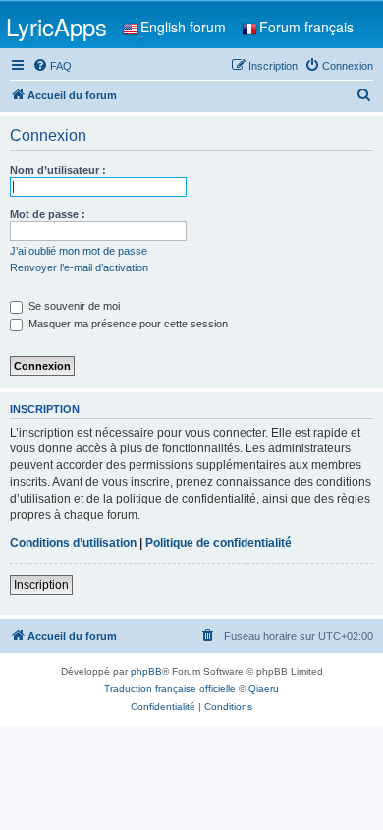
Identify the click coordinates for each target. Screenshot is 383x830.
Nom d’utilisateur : (58, 170)
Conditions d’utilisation (73, 543)
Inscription (41, 585)
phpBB (146, 671)
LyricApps (56, 26)
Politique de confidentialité (218, 543)
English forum (183, 26)
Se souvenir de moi (73, 306)
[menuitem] (52, 66)
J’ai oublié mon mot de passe (78, 251)
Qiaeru (263, 688)
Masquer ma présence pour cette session (127, 323)
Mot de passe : (47, 214)
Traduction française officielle (170, 688)
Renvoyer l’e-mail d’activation (79, 267)
